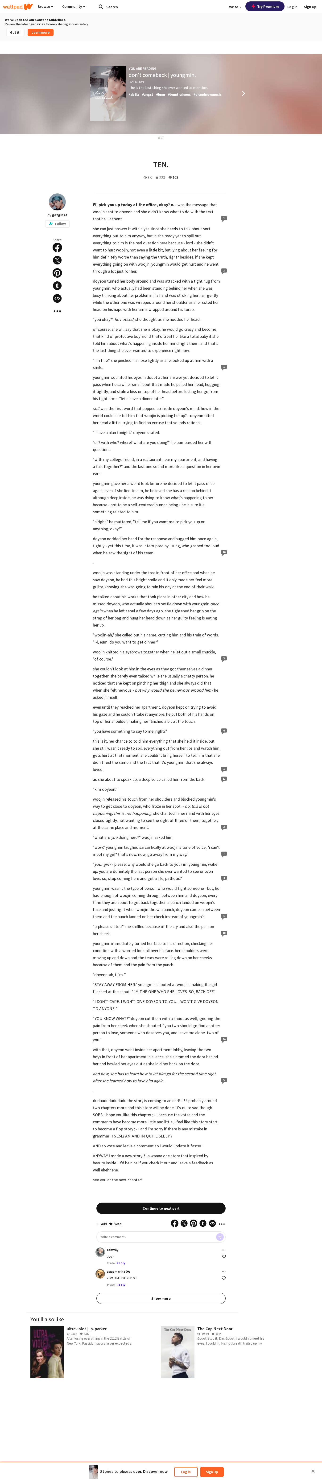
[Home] (18, 6)
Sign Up (212, 1472)
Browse (44, 6)
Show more (161, 1298)
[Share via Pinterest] (57, 273)
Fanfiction (136, 82)
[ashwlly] (100, 1252)
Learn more (41, 32)
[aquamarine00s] (100, 1274)
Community (72, 6)
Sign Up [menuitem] (310, 6)
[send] (220, 1237)
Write (234, 6)
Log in (186, 1472)
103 (175, 177)
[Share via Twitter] (57, 260)
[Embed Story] (57, 298)
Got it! (15, 32)
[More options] (223, 1250)
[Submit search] (100, 6)
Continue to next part (161, 1208)
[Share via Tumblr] (57, 285)
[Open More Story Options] (57, 311)
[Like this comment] (223, 1256)
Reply (120, 1263)
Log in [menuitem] (292, 6)
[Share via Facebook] (57, 247)
